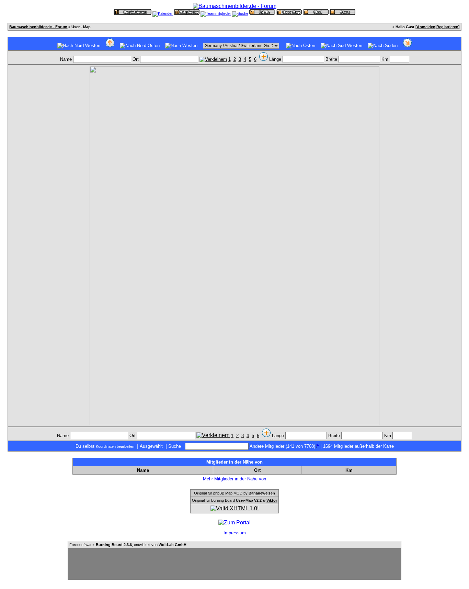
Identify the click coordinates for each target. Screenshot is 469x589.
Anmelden (426, 27)
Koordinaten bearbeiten (115, 446)
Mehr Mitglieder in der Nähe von (234, 478)
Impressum (235, 532)
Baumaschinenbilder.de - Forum (38, 27)
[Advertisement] (234, 563)
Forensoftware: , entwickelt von (127, 545)
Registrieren (447, 27)
